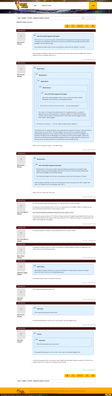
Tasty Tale (72, 391)
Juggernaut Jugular (22, 273)
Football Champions (54, 391)
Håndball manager (64, 391)
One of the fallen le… (23, 212)
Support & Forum (46, 5)
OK (108, 395)
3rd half (29, 18)
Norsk (94, 1)
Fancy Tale (77, 391)
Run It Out (83, 391)
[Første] (67, 26)
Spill (35, 5)
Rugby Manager (34, 391)
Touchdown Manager (44, 391)
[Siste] (93, 26)
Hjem (19, 18)
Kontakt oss (33, 393)
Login (93, 5)
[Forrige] (73, 26)
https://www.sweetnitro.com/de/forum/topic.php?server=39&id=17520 (53, 212)
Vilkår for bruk (40, 393)
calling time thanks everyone (41, 18)
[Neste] (87, 26)
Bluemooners (21, 42)
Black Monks (20, 256)
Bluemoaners (21, 165)
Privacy (46, 393)
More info (45, 395)
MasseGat (20, 298)
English (24, 18)
